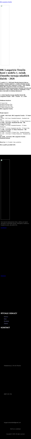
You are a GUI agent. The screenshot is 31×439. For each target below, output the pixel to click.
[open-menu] (19, 66)
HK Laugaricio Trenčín (6, 2)
